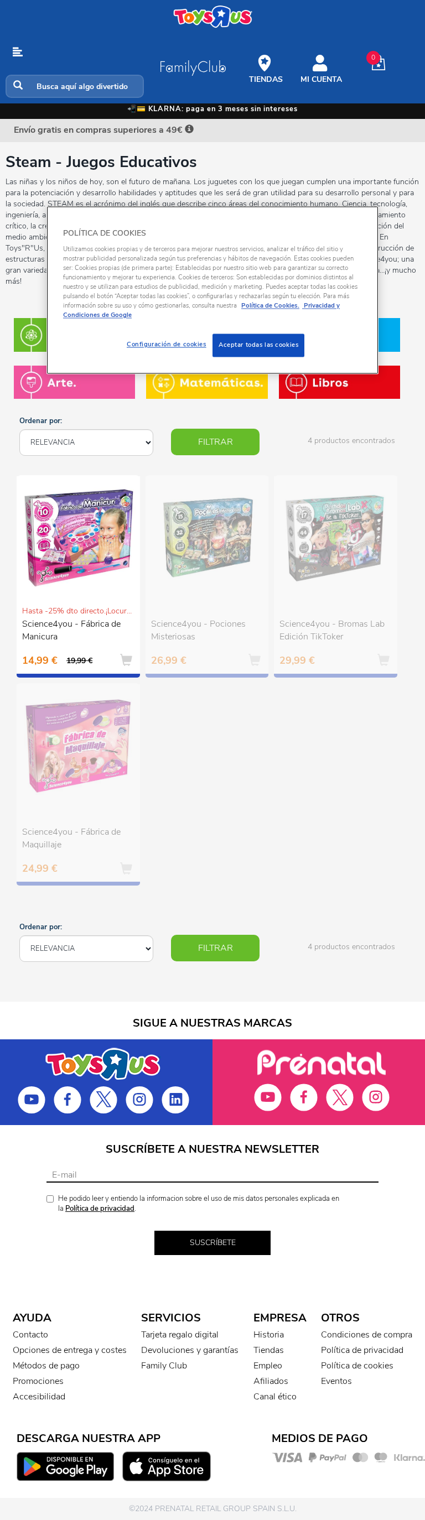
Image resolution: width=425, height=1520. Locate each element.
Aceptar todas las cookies (258, 345)
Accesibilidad (39, 1397)
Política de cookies (357, 1366)
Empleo (267, 1366)
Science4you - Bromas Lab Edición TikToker (332, 630)
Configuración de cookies (166, 344)
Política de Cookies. (270, 305)
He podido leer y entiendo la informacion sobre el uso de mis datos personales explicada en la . (198, 1204)
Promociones (38, 1381)
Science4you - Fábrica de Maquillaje (71, 838)
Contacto (30, 1335)
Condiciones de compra (366, 1335)
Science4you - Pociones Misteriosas (198, 630)
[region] (212, 290)
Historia (268, 1335)
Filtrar (215, 442)
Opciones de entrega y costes (70, 1350)
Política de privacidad (99, 1209)
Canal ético (275, 1397)
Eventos (336, 1381)
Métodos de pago (46, 1366)
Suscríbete (213, 1242)
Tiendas (268, 1350)
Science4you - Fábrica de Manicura (71, 630)
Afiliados (270, 1381)
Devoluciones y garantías (190, 1350)
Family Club (164, 1366)
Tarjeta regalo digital (180, 1335)
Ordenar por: (40, 421)
